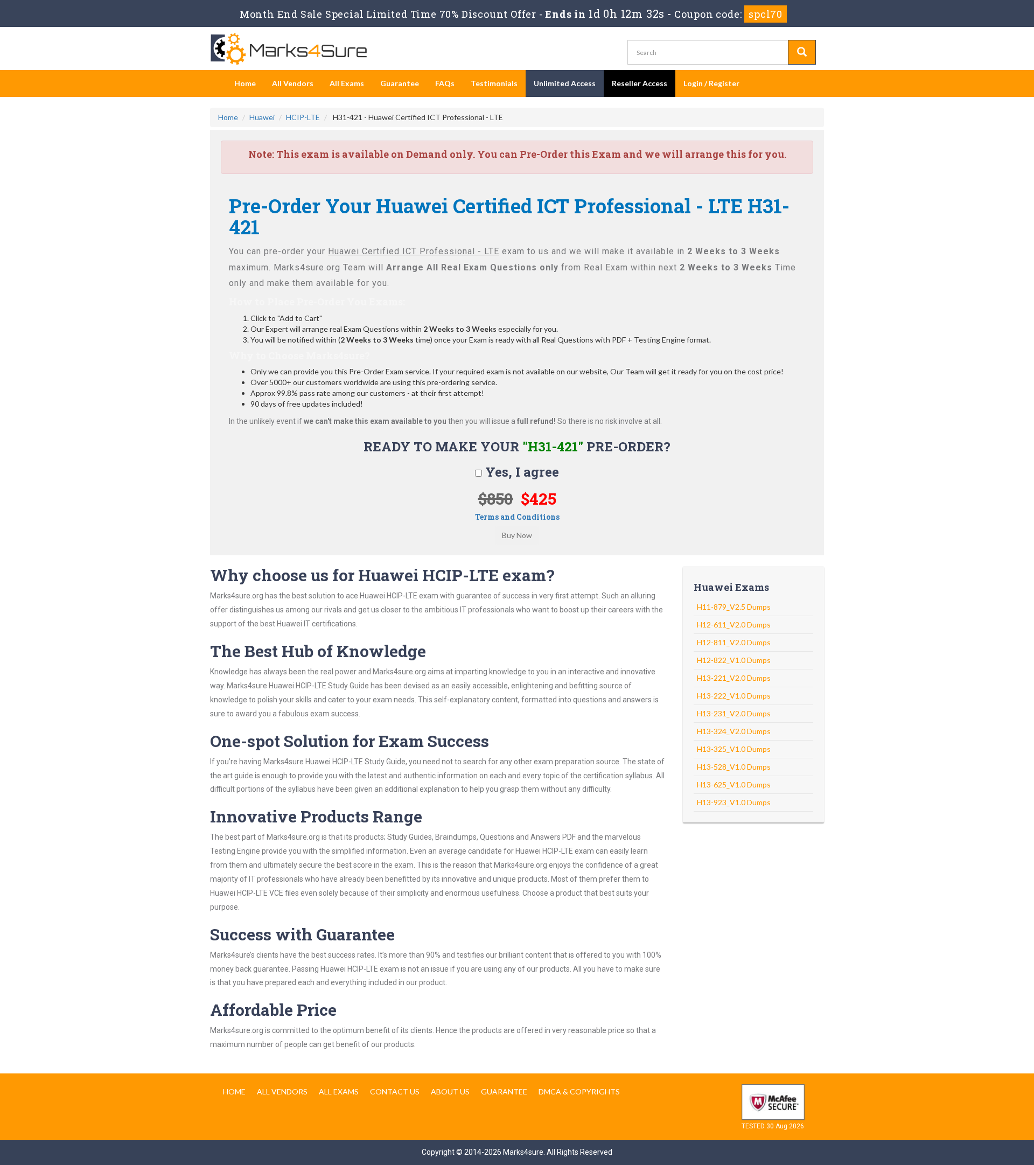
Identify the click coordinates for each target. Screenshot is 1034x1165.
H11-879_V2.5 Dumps (734, 606)
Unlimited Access (565, 83)
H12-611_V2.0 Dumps (734, 624)
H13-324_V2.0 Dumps (734, 731)
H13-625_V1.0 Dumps (734, 784)
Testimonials (494, 83)
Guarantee (399, 83)
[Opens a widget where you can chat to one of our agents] (993, 1146)
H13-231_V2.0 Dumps (734, 713)
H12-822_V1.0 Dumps (734, 660)
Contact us (395, 1091)
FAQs (445, 83)
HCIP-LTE (303, 117)
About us (450, 1091)
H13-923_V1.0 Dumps (734, 802)
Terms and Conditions (517, 517)
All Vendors (292, 83)
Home (245, 83)
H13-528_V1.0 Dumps (734, 766)
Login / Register (711, 83)
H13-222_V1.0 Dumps (734, 695)
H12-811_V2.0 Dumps (734, 642)
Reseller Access (639, 83)
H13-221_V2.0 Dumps (734, 677)
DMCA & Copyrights (579, 1091)
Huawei (262, 117)
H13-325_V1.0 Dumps (734, 749)
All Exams (347, 83)
